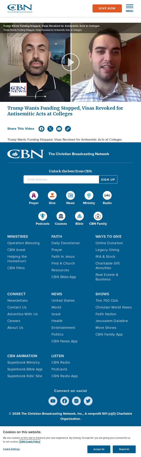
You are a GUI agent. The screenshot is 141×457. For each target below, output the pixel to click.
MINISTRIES (17, 236)
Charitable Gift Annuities (107, 265)
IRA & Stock (105, 256)
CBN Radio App (64, 376)
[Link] (68, 129)
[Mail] (59, 129)
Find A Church (63, 263)
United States (63, 300)
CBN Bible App (63, 277)
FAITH (56, 236)
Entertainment (63, 327)
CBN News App (64, 341)
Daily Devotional (65, 243)
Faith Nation (105, 314)
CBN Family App (109, 334)
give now (107, 8)
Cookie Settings (11, 449)
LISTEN (57, 356)
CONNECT (16, 294)
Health (57, 321)
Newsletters (17, 300)
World (56, 307)
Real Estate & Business (106, 277)
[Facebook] (41, 129)
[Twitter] (50, 129)
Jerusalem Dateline (111, 321)
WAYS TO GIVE (108, 236)
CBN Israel (16, 250)
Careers (13, 321)
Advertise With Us (22, 314)
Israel (56, 314)
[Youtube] (52, 401)
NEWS (56, 294)
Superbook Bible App (25, 369)
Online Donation (109, 243)
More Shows (106, 327)
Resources (60, 270)
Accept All (98, 449)
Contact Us (17, 307)
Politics (57, 334)
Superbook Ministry (23, 362)
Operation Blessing (23, 243)
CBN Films (16, 268)
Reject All (124, 449)
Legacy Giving (107, 250)
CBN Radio (60, 362)
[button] (128, 8)
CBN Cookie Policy (30, 441)
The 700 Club (106, 300)
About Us (15, 327)
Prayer (56, 250)
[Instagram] (76, 401)
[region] (70, 441)
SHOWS (102, 294)
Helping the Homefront (17, 258)
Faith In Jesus (63, 256)
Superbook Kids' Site (24, 376)
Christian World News (113, 307)
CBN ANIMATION (22, 356)
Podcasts (59, 369)
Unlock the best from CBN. (70, 171)
